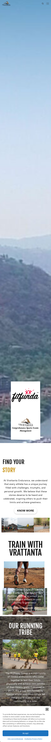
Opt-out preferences (15, 739)
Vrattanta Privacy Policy (33, 739)
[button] (47, 709)
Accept (25, 733)
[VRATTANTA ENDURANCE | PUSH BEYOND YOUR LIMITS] (6, 3)
